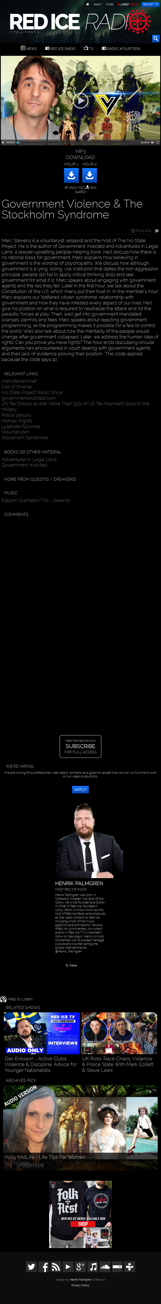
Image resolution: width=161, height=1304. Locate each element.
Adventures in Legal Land (29, 459)
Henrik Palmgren (80, 1279)
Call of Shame (17, 387)
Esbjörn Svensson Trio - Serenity (36, 500)
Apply (80, 789)
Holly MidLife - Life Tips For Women (45, 1157)
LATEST (129, 4)
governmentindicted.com (29, 398)
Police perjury (16, 415)
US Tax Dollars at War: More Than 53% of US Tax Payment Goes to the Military (75, 406)
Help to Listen (19, 999)
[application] (80, 100)
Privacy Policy (80, 1285)
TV (91, 49)
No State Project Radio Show (32, 392)
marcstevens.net (19, 381)
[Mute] (152, 142)
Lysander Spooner (21, 426)
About (97, 4)
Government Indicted (24, 465)
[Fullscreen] (157, 142)
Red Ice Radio (62, 49)
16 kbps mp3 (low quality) (80, 189)
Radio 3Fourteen (123, 49)
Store (109, 4)
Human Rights (17, 421)
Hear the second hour (80, 746)
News (31, 49)
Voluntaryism (15, 432)
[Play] (3, 142)
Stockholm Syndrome (25, 437)
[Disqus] (80, 568)
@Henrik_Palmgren (68, 951)
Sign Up (148, 4)
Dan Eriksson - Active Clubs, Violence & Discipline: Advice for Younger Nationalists (41, 1064)
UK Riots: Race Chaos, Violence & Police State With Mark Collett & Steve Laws (118, 1064)
